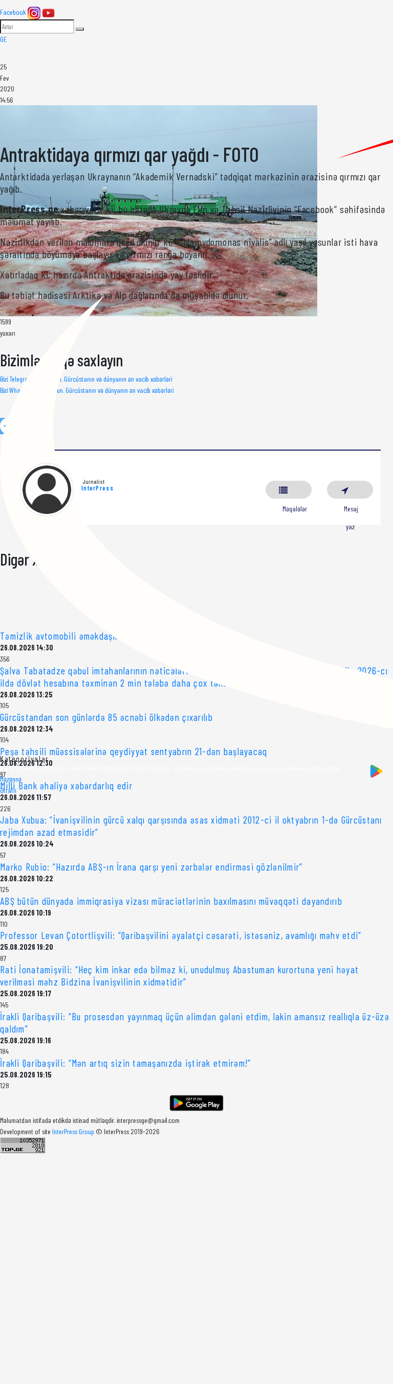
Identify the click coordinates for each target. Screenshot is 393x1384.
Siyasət (53, 768)
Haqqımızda (318, 768)
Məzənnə (10, 779)
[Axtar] (80, 29)
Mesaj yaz (350, 490)
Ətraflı (8, 790)
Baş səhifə (19, 768)
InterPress (97, 488)
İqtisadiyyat (123, 768)
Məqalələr (289, 490)
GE (3, 39)
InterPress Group (74, 1131)
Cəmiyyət (84, 768)
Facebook (13, 12)
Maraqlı (246, 768)
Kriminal (192, 768)
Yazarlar (279, 768)
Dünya (158, 768)
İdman (219, 768)
